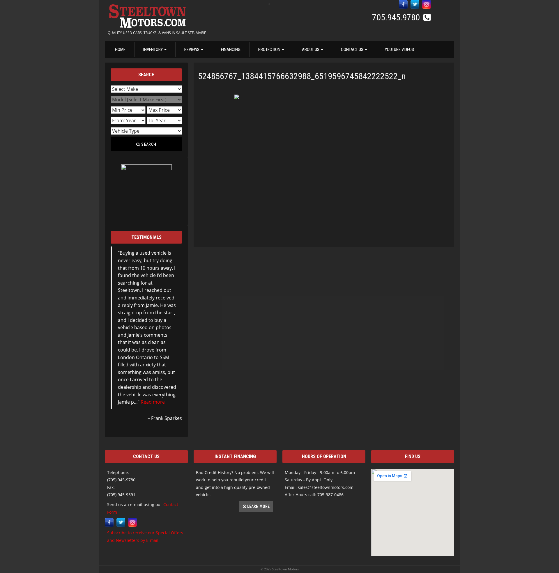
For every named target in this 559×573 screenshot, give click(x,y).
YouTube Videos (399, 49)
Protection (269, 49)
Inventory (153, 49)
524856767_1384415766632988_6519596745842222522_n (302, 76)
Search (148, 144)
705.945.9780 (397, 17)
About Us (311, 49)
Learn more (258, 506)
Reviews (192, 49)
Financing (230, 49)
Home (120, 49)
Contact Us (352, 49)
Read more (153, 402)
